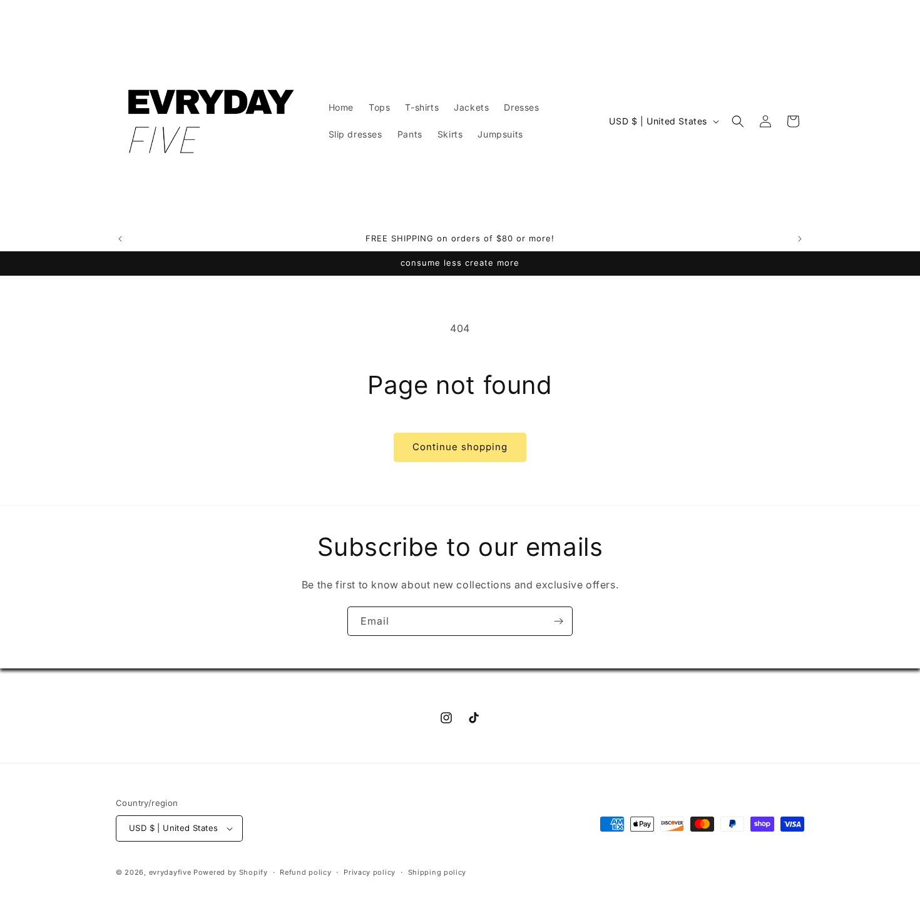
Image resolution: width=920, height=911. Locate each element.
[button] (738, 121)
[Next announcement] (800, 239)
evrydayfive (170, 872)
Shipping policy (437, 872)
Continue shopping (460, 447)
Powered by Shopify (230, 872)
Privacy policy (370, 872)
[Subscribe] (558, 621)
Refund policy (305, 872)
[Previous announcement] (120, 239)
